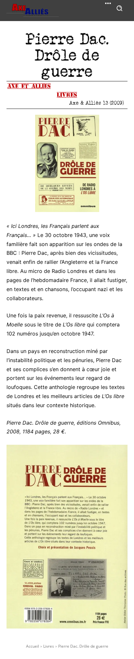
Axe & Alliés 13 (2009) (96, 103)
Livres (67, 95)
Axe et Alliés (29, 86)
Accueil (32, 646)
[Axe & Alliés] (33, 10)
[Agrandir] (90, 123)
